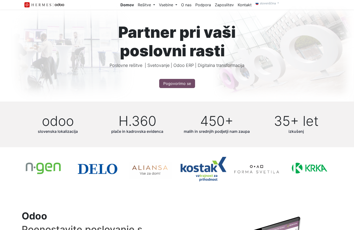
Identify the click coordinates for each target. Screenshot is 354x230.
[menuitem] (127, 5)
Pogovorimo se (177, 83)
